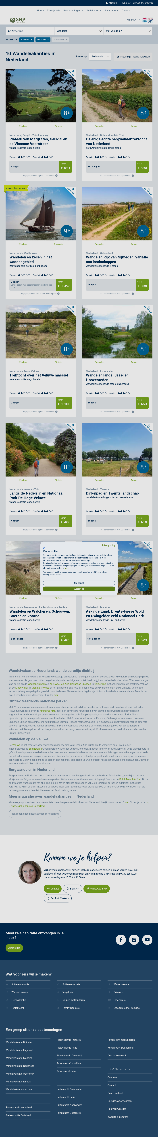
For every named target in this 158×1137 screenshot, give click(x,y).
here (67, 568)
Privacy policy (108, 545)
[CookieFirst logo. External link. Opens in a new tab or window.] (44, 548)
